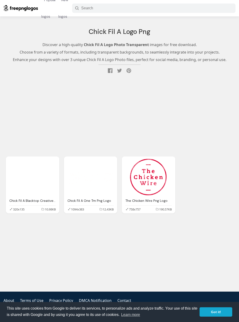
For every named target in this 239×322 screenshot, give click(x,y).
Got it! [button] (216, 312)
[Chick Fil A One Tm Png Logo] (90, 177)
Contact (124, 300)
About (9, 300)
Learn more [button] (130, 315)
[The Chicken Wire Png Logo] (148, 177)
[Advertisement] (119, 115)
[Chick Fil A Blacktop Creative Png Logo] (32, 177)
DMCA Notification (95, 300)
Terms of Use (31, 300)
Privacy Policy (61, 300)
